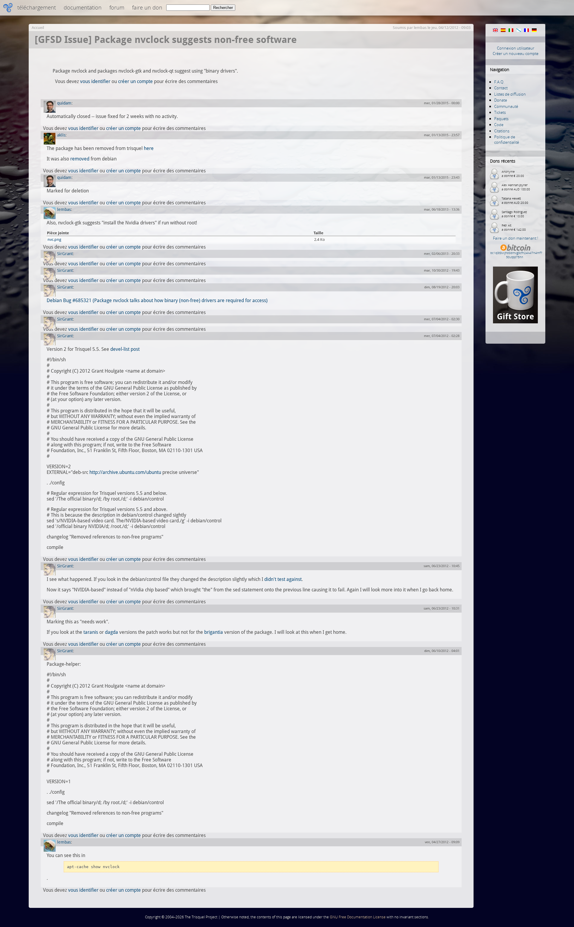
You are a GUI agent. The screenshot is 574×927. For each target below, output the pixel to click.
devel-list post (125, 349)
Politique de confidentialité (506, 139)
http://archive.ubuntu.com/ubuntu (125, 472)
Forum (116, 7)
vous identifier (95, 81)
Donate (500, 100)
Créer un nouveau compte (515, 53)
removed (79, 159)
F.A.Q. (499, 82)
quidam (64, 103)
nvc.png (54, 239)
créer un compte (135, 81)
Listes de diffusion (510, 94)
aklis (61, 135)
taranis (90, 632)
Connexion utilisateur (515, 48)
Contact (501, 88)
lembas (420, 27)
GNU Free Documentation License (358, 917)
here (149, 148)
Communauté (506, 106)
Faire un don (147, 7)
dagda (111, 632)
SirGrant (65, 253)
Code (498, 124)
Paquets (501, 118)
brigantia (213, 632)
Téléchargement (36, 7)
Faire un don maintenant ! (515, 238)
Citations (501, 131)
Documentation (83, 7)
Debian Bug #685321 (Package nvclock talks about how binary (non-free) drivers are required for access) (157, 300)
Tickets (500, 112)
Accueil (38, 27)
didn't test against (283, 579)
